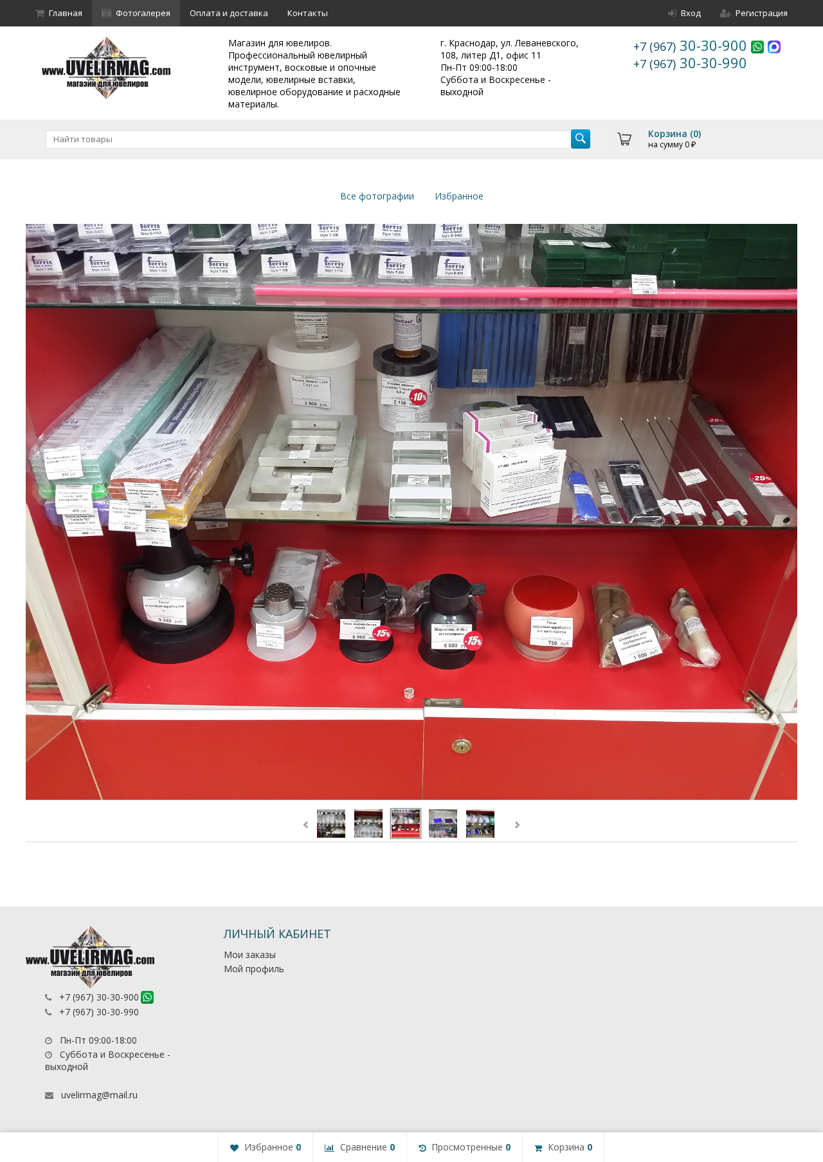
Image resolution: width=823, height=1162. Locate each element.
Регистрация (762, 13)
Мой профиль (254, 969)
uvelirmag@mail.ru (99, 1095)
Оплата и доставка (229, 13)
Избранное (459, 196)
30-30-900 (692, 45)
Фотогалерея (143, 13)
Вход (691, 13)
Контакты (307, 13)
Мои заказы (250, 954)
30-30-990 (690, 62)
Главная (65, 13)
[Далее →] (411, 512)
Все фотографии (377, 196)
